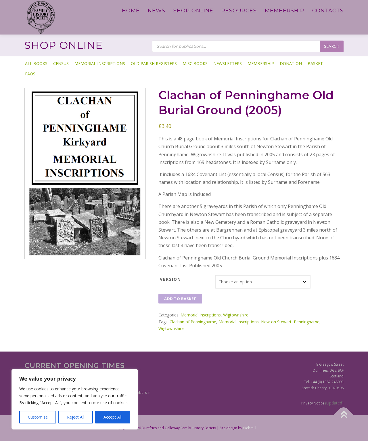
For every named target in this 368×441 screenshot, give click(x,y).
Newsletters (227, 63)
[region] (75, 399)
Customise (38, 417)
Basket (315, 63)
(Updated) (334, 403)
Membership (284, 10)
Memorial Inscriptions (99, 63)
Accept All (112, 417)
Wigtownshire (235, 315)
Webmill (249, 427)
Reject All (75, 417)
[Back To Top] (344, 415)
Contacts (328, 10)
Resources (239, 10)
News (156, 10)
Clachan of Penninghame (193, 321)
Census (61, 63)
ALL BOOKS (36, 63)
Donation (291, 63)
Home (131, 10)
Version (170, 279)
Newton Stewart (276, 321)
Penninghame (306, 321)
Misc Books (195, 63)
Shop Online (193, 10)
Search (331, 46)
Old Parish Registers (154, 63)
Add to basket (180, 298)
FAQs (30, 74)
